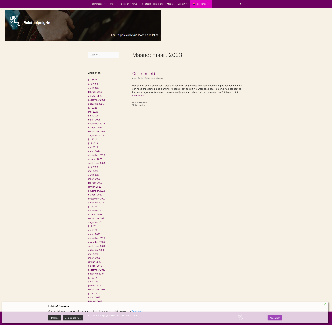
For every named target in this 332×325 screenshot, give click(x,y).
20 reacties (140, 105)
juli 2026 (92, 80)
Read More (137, 311)
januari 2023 (94, 186)
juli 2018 (92, 293)
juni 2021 (93, 226)
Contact (181, 4)
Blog (112, 4)
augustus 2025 (96, 104)
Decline (54, 318)
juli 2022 (92, 206)
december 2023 (96, 155)
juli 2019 (92, 277)
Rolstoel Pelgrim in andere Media (157, 4)
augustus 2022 (96, 202)
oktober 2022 (95, 194)
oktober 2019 (95, 266)
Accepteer (275, 318)
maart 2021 (94, 234)
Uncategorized (141, 102)
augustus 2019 (96, 273)
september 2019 (96, 270)
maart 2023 (94, 179)
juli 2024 (92, 139)
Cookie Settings (73, 318)
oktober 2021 (95, 214)
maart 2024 (94, 151)
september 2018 (96, 289)
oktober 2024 (95, 127)
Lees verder (138, 95)
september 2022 (96, 198)
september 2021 (96, 218)
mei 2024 (93, 147)
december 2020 (96, 238)
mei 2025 (93, 111)
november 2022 (96, 191)
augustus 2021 (95, 222)
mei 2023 (93, 171)
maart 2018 (94, 297)
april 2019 (93, 281)
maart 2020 (94, 258)
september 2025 (96, 100)
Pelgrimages (96, 4)
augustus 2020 (96, 250)
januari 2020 (94, 262)
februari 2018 (95, 301)
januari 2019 (94, 285)
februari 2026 (95, 92)
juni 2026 (93, 84)
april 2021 (93, 230)
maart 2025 (94, 119)
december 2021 (96, 210)
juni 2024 (93, 143)
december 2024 (96, 123)
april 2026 (93, 88)
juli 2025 (92, 107)
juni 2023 (93, 167)
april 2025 (93, 115)
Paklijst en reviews (128, 4)
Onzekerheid (143, 73)
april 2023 (93, 175)
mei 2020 (93, 254)
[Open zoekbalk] (240, 4)
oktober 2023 (95, 159)
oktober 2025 (95, 96)
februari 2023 (95, 183)
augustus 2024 (96, 135)
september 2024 (97, 131)
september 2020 (97, 246)
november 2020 (96, 242)
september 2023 (97, 163)
